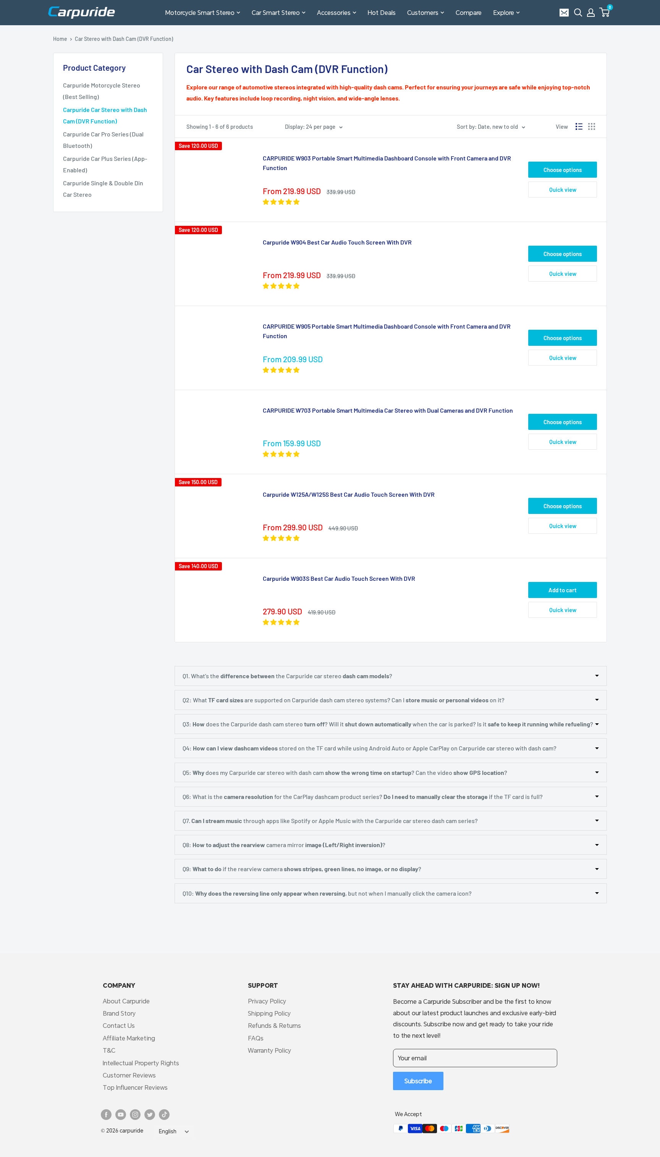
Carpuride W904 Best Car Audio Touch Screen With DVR (337, 242)
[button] (604, 12)
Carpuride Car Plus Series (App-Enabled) (105, 164)
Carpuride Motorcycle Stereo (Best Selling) (101, 90)
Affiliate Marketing (129, 1038)
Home (60, 39)
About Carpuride (126, 1001)
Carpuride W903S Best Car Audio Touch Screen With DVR (339, 578)
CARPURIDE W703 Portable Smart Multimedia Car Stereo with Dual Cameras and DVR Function (388, 410)
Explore (503, 12)
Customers (422, 12)
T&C (109, 1050)
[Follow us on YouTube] (120, 1114)
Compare (469, 12)
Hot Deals (382, 12)
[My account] (591, 12)
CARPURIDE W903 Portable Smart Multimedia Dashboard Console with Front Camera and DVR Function (387, 162)
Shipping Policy (269, 1013)
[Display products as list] (579, 126)
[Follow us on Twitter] (149, 1114)
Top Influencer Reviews (135, 1087)
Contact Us (119, 1025)
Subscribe (418, 1081)
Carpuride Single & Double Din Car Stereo (103, 188)
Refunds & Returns (274, 1025)
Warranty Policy (269, 1050)
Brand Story (119, 1013)
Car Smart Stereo (276, 12)
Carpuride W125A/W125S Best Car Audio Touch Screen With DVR (349, 494)
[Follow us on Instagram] (135, 1114)
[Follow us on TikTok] (164, 1114)
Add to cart (562, 590)
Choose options (563, 169)
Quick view (562, 189)
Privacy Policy (267, 1001)
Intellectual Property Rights (141, 1063)
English (167, 1131)
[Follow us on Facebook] (106, 1114)
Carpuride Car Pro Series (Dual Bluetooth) (103, 139)
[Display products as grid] (591, 126)
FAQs (256, 1038)
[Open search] (578, 12)
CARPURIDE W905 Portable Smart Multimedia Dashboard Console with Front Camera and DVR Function (387, 330)
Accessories (334, 12)
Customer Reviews (129, 1075)
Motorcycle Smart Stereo (200, 12)
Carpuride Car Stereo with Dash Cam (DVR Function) (105, 115)
